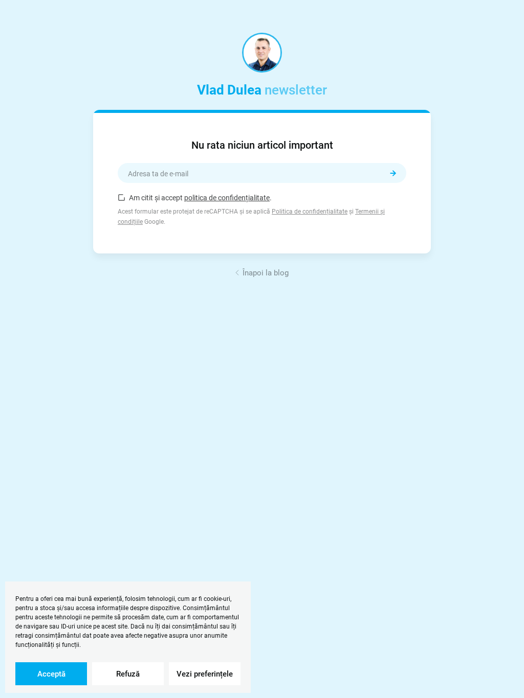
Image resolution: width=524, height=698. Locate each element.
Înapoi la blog (266, 272)
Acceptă (51, 674)
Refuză (128, 674)
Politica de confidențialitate (309, 211)
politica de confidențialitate (227, 198)
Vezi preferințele (205, 674)
